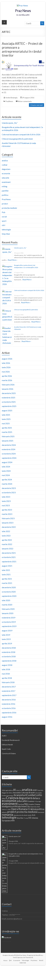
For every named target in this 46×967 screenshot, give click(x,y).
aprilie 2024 (7, 479)
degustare (6, 169)
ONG (9, 809)
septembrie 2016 (9, 712)
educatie (5, 178)
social (4, 216)
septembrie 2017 (9, 695)
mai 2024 (6, 475)
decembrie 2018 (9, 648)
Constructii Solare (9, 753)
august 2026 (7, 359)
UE (29, 817)
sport (4, 221)
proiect (5, 203)
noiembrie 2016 (8, 704)
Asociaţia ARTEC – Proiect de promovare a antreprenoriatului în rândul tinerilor (22, 49)
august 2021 (7, 566)
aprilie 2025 (7, 428)
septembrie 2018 (9, 661)
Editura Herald (7, 744)
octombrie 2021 (9, 557)
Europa (38, 801)
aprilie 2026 (7, 376)
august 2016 (7, 717)
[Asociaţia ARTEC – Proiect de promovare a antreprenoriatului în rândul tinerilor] (23, 61)
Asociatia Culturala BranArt (24, 792)
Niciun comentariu (25, 101)
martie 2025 (7, 432)
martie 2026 (7, 380)
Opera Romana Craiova (23, 808)
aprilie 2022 (7, 540)
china (4, 798)
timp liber (6, 234)
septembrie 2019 (9, 626)
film (26, 804)
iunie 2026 (6, 367)
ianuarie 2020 (7, 613)
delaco (36, 798)
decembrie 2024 (9, 445)
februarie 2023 (8, 518)
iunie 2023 (6, 501)
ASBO (35, 790)
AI (14, 789)
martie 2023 (7, 514)
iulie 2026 (6, 363)
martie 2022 (7, 544)
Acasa (5, 960)
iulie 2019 (6, 635)
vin (12, 820)
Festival (21, 804)
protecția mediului (9, 208)
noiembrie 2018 (8, 652)
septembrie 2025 (9, 406)
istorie (4, 809)
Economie (16, 960)
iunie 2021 (6, 574)
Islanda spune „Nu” (10, 123)
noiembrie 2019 (8, 617)
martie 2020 (7, 604)
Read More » (12, 260)
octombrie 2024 (9, 453)
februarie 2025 (8, 436)
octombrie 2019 (9, 622)
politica (5, 195)
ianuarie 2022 (7, 548)
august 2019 (7, 630)
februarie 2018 (8, 682)
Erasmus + (31, 801)
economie (6, 173)
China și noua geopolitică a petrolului (17, 139)
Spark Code (6, 749)
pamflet (5, 190)
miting (4, 186)
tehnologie (6, 229)
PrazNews (9, 101)
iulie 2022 (6, 531)
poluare (4, 812)
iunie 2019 (6, 639)
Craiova (12, 798)
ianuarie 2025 (7, 440)
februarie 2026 (8, 384)
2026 (3, 790)
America (18, 790)
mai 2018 (6, 673)
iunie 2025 (6, 419)
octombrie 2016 (9, 708)
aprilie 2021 (7, 579)
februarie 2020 (8, 609)
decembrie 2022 (9, 527)
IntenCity (25, 806)
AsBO (4, 736)
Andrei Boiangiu (11, 98)
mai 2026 (6, 371)
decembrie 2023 (9, 488)
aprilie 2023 (7, 510)
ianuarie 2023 (7, 522)
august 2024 (7, 462)
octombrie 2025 (9, 402)
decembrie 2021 (9, 553)
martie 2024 (7, 484)
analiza (5, 160)
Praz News (23, 11)
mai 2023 (6, 505)
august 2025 (7, 410)
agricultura (9, 790)
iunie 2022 (6, 535)
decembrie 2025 (9, 393)
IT (6, 809)
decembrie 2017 (9, 686)
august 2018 (7, 665)
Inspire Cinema (34, 804)
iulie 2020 (6, 600)
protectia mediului (27, 811)
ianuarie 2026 (7, 389)
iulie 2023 (6, 497)
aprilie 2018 (7, 678)
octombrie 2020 (9, 592)
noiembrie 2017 (8, 691)
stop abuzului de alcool (20, 815)
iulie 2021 (6, 570)
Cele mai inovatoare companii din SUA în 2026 (21, 134)
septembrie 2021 (9, 561)
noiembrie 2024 (8, 449)
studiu (29, 815)
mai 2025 (6, 423)
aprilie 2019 (7, 643)
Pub (3, 212)
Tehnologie (25, 960)
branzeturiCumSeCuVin (28, 795)
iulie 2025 (6, 415)
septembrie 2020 (9, 596)
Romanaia (41, 812)
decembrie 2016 (9, 699)
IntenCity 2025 (35, 807)
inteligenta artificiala (11, 806)
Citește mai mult (36, 105)
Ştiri (10, 960)
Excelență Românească (11, 740)
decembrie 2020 (9, 587)
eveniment (6, 182)
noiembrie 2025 (8, 397)
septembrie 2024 (9, 458)
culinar (4, 165)
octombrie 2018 (9, 656)
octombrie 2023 (9, 492)
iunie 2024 (6, 471)
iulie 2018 (6, 669)
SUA (33, 815)
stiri (3, 225)
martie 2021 (7, 583)
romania (7, 814)
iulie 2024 (6, 466)
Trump (26, 818)
